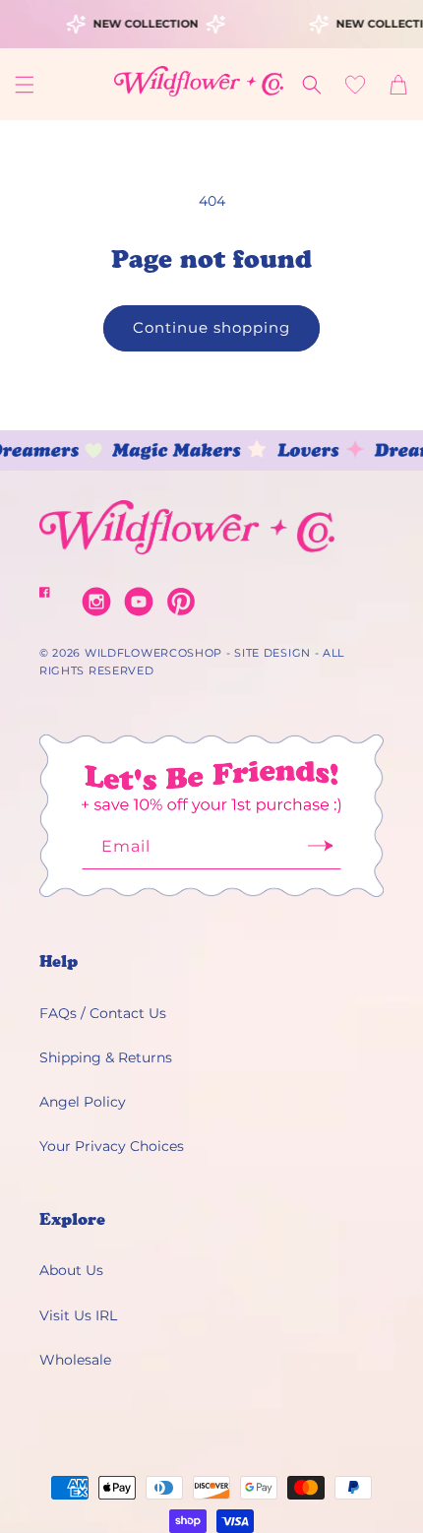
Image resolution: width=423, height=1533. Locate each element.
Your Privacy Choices (111, 1146)
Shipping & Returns (105, 1057)
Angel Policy (82, 1102)
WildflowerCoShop (153, 653)
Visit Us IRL (78, 1315)
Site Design (272, 653)
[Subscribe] (319, 852)
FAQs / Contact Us (102, 1013)
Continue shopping (211, 327)
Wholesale (75, 1360)
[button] (24, 84)
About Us (71, 1270)
